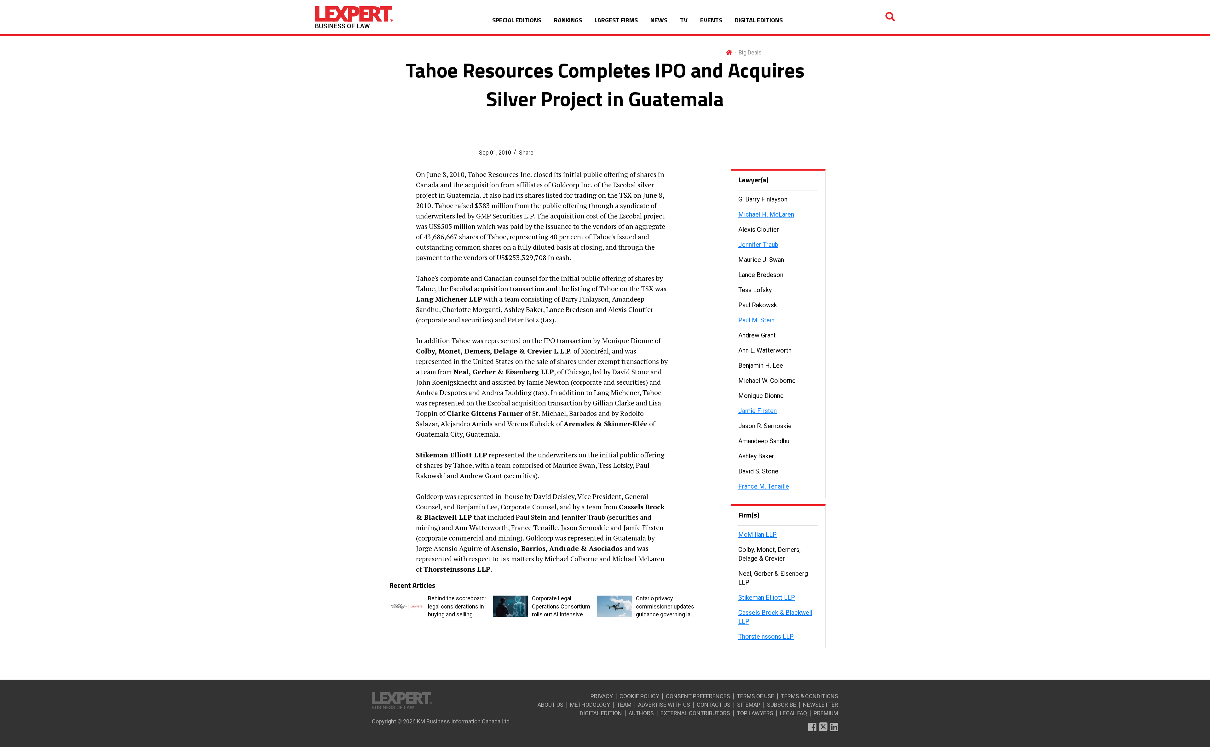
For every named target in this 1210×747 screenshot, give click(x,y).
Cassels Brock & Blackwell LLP (775, 617)
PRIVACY (602, 696)
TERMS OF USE (755, 696)
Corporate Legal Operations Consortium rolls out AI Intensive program (561, 606)
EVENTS (711, 20)
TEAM (624, 704)
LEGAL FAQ (793, 713)
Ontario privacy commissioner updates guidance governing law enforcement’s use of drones (665, 606)
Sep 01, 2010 (495, 152)
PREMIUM (826, 713)
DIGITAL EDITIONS (759, 20)
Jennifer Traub (758, 244)
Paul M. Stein (756, 320)
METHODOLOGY (590, 704)
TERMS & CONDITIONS (809, 696)
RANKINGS (568, 20)
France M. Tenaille (763, 486)
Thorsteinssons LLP (766, 636)
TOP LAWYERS (755, 713)
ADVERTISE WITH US (664, 704)
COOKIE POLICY (639, 696)
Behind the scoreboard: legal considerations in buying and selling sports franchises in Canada (457, 606)
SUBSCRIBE (781, 704)
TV (684, 20)
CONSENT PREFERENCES (698, 696)
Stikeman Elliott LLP (766, 597)
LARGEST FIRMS (616, 20)
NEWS (658, 20)
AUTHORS (641, 713)
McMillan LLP (757, 534)
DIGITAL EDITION (601, 713)
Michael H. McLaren (766, 214)
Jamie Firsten (757, 411)
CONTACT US (713, 704)
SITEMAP (748, 704)
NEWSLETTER (820, 704)
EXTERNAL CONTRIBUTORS (695, 713)
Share (526, 152)
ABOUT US (550, 704)
